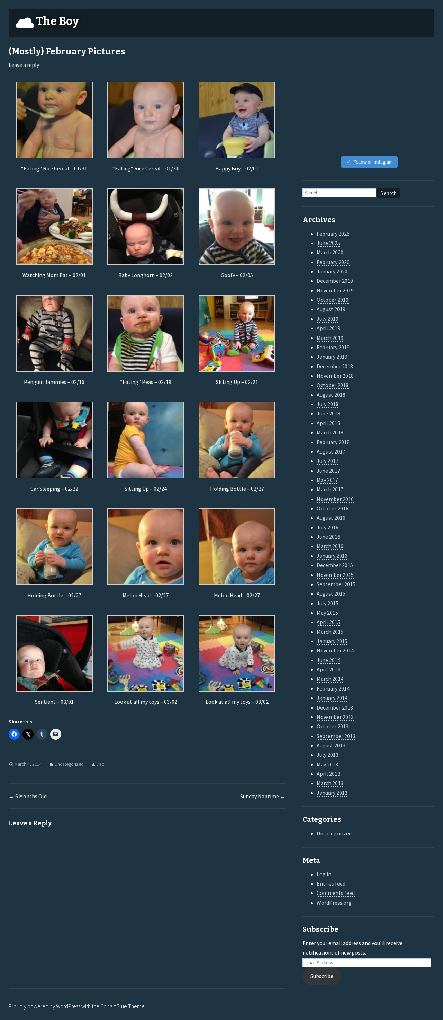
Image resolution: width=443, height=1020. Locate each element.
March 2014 (330, 678)
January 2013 (332, 792)
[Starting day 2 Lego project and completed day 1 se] (385, 121)
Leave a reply (24, 64)
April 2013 (328, 773)
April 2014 (328, 669)
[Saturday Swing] (317, 99)
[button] (54, 127)
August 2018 (331, 394)
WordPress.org (334, 902)
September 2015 (336, 584)
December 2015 (335, 565)
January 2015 (332, 641)
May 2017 (327, 479)
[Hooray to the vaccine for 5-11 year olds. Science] (351, 58)
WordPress (68, 1006)
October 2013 (333, 726)
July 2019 (327, 318)
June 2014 (328, 660)
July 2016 (327, 527)
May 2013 (327, 764)
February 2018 (333, 442)
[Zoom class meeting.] (385, 99)
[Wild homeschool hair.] (317, 79)
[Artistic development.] (351, 141)
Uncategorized (69, 764)
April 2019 (328, 328)
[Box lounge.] (419, 99)
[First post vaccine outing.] (419, 58)
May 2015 (327, 612)
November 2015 (335, 574)
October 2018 (333, 384)
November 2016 (335, 498)
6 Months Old (28, 796)
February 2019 (333, 347)
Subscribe (321, 976)
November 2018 (335, 375)
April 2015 (328, 621)
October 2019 (333, 299)
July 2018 (327, 404)
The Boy (57, 21)
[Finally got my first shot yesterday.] (351, 79)
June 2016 (328, 536)
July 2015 (327, 603)
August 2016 (331, 517)
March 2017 (330, 489)
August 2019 (331, 309)
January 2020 (332, 271)
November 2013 (335, 716)
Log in (324, 874)
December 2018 (335, 366)
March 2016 (330, 546)
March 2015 (330, 631)
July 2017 (327, 460)
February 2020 (333, 261)
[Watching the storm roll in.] (317, 58)
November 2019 (335, 290)
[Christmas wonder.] (385, 79)
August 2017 (331, 451)
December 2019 (335, 280)
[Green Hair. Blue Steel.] (385, 141)
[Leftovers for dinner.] (351, 121)
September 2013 (336, 735)
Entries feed (331, 883)
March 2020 (330, 252)
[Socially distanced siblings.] (351, 99)
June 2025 (328, 242)
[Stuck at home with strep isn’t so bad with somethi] (419, 121)
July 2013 (327, 754)
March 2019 (330, 337)
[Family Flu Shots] (419, 79)
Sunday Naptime (263, 796)
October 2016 (333, 508)
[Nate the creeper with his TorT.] (385, 58)
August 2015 (331, 593)
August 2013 (331, 745)
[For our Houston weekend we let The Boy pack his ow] (317, 121)
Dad (100, 764)
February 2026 (333, 233)
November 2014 (335, 650)
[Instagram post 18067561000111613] (317, 141)
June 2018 (328, 413)
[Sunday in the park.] (419, 141)
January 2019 (332, 356)
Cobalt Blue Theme (122, 1006)
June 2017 (328, 470)
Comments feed (336, 892)
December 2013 (335, 707)
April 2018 (328, 423)
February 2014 (333, 688)
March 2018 (330, 432)
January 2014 (332, 697)
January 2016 (332, 555)
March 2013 (330, 783)
